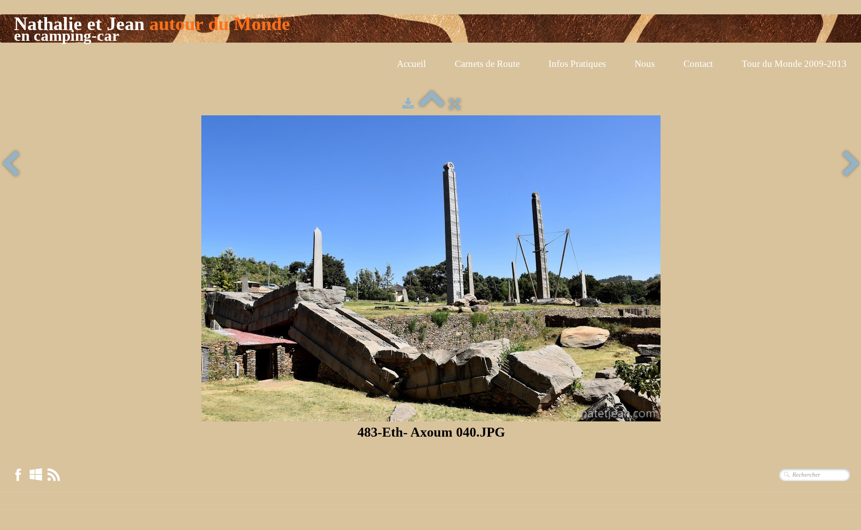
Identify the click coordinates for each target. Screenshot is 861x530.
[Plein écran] (454, 104)
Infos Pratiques (577, 63)
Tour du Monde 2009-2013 (794, 63)
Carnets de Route (487, 63)
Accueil (411, 63)
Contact (698, 63)
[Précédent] (10, 164)
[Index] (431, 104)
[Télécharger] (408, 104)
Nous (645, 63)
